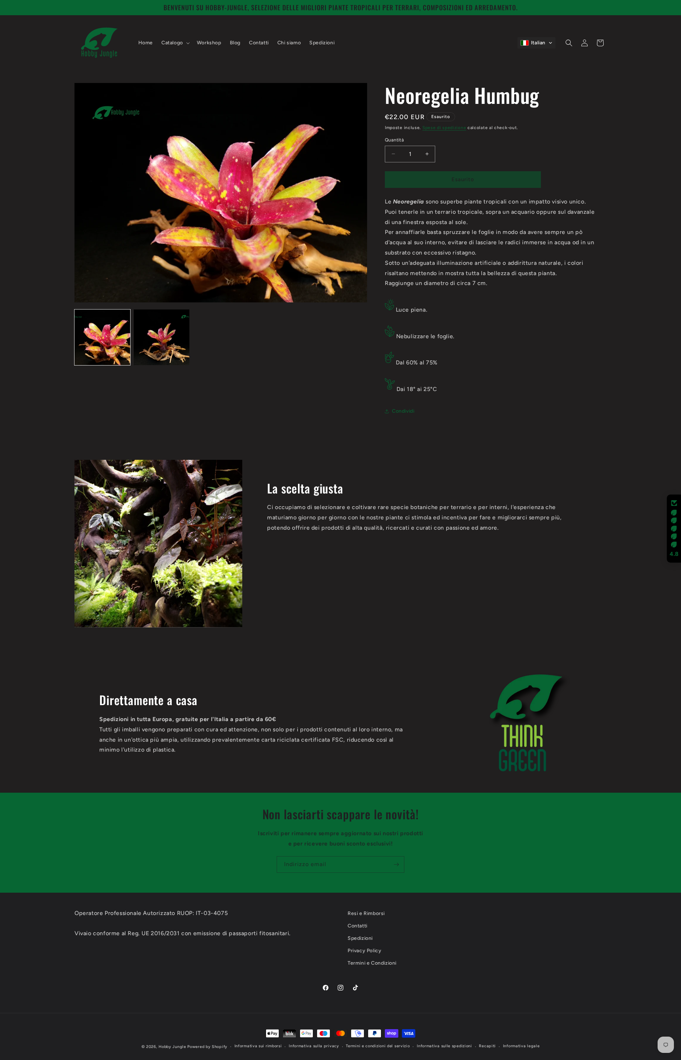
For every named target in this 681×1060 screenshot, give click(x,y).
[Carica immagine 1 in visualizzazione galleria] (102, 337)
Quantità (394, 140)
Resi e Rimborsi (366, 913)
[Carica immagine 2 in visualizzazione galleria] (161, 337)
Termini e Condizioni (372, 963)
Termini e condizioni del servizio (378, 1046)
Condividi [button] (403, 411)
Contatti (357, 926)
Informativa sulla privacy (314, 1046)
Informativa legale (521, 1046)
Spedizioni (360, 938)
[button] (175, 42)
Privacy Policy (364, 951)
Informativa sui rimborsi (258, 1046)
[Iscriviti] (396, 864)
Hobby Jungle (172, 1046)
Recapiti (487, 1046)
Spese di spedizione (444, 127)
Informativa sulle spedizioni (444, 1046)
